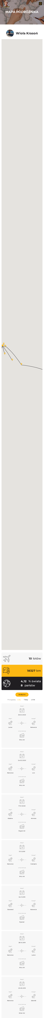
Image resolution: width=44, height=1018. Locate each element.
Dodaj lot (22, 694)
